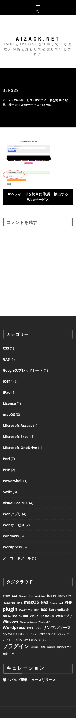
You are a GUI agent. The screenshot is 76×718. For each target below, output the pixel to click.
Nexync (53, 603)
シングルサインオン (14, 634)
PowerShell (12, 480)
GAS (6, 359)
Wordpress (12, 547)
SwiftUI (23, 616)
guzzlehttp (40, 596)
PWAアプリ (26, 610)
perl (61, 603)
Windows (11, 536)
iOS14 (8, 381)
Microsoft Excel (16, 436)
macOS (9, 414)
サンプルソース (57, 627)
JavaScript (9, 602)
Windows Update (28, 622)
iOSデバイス (65, 596)
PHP (6, 469)
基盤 (42, 647)
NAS (44, 602)
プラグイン (16, 646)
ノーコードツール (17, 558)
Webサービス (14, 525)
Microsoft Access (17, 425)
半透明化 (35, 647)
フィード (46, 640)
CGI (14, 596)
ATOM (6, 596)
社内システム (64, 647)
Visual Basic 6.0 (42, 616)
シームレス (31, 634)
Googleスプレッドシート (23, 370)
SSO (14, 616)
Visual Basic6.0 (15, 502)
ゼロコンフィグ (46, 634)
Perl (6, 458)
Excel (30, 596)
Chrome (23, 596)
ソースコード (8, 640)
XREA (30, 628)
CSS (6, 348)
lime (19, 602)
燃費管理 (51, 647)
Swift (7, 491)
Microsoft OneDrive (20, 447)
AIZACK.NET (38, 39)
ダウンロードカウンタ (28, 639)
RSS (44, 609)
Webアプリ (12, 514)
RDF (36, 610)
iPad (7, 392)
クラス (38, 628)
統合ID (6, 653)
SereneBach (59, 609)
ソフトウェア (63, 634)
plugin (10, 609)
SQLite (7, 616)
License (9, 403)
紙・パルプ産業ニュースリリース (29, 679)
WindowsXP (44, 622)
